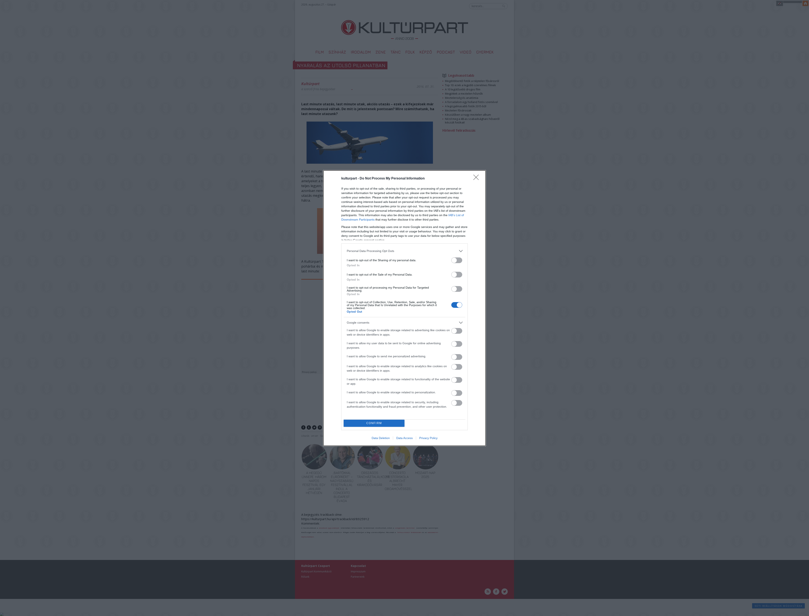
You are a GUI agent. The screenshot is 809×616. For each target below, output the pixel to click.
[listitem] (404, 251)
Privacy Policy (428, 438)
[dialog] (404, 308)
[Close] (477, 179)
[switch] (456, 260)
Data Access (404, 438)
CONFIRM (374, 423)
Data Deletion (381, 438)
